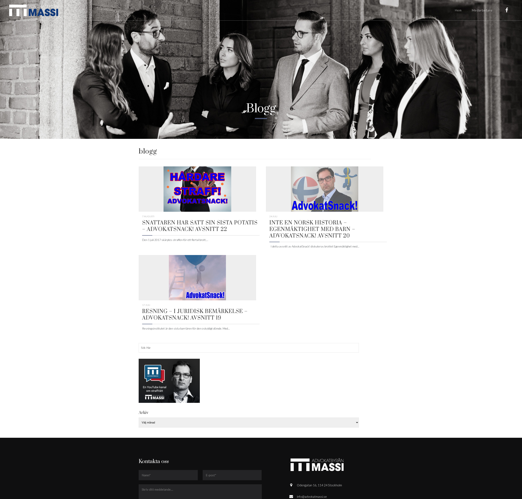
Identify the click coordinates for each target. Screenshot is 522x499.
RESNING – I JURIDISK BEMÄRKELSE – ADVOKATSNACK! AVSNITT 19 (195, 314)
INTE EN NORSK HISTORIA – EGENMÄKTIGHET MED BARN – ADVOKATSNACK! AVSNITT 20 (312, 229)
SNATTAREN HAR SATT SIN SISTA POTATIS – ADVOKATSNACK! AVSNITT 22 (200, 226)
